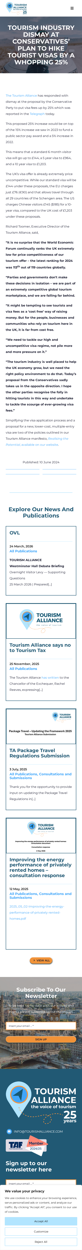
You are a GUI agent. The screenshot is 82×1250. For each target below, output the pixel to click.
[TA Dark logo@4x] (16, 3)
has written (50, 677)
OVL (15, 533)
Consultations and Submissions (41, 776)
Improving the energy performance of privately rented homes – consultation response (41, 867)
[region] (41, 1217)
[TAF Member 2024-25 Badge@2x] (27, 1137)
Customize (41, 1231)
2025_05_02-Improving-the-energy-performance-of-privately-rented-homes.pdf (37, 912)
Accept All (41, 1221)
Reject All (41, 1242)
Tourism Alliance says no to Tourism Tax (40, 647)
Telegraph (37, 114)
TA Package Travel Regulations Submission (40, 753)
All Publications (23, 551)
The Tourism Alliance (21, 95)
